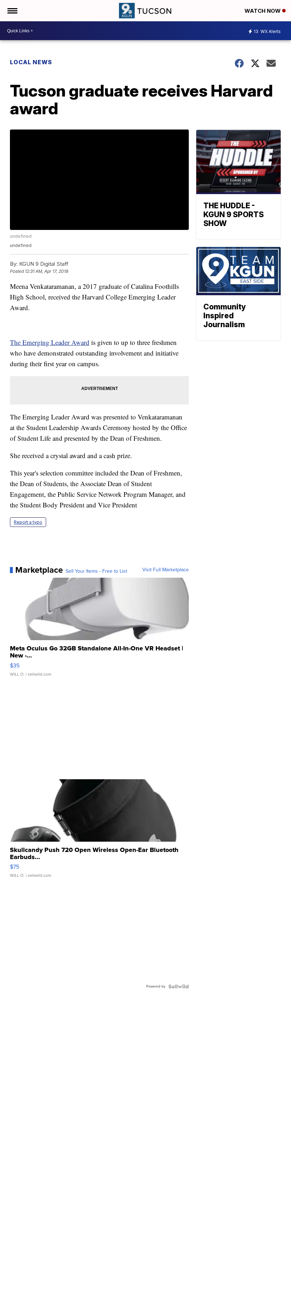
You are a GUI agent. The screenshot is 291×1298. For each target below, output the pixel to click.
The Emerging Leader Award (49, 342)
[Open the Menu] (11, 10)
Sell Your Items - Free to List (96, 571)
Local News (31, 62)
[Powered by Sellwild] (178, 986)
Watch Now (263, 10)
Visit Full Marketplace (165, 569)
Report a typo (28, 522)
